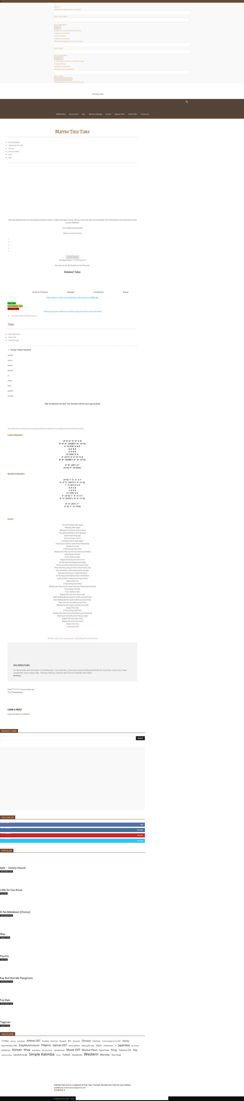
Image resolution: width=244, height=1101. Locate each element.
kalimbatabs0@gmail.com (75, 1087)
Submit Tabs (132, 114)
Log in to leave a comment (19, 714)
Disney (126, 1040)
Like (141, 825)
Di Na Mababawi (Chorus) (15, 912)
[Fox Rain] (72, 992)
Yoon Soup (116, 1055)
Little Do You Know (11, 890)
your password (60, 24)
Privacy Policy (59, 36)
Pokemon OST (125, 1050)
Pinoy (21, 316)
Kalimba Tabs (61, 114)
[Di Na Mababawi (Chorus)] (72, 904)
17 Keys (5, 1041)
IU (115, 1046)
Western (91, 1054)
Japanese (124, 1045)
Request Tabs (120, 114)
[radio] (73, 238)
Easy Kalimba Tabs (9, 1045)
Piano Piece (104, 1050)
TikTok (58, 1055)
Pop (135, 1050)
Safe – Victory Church (13, 867)
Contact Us (145, 114)
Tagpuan (5, 1022)
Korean (17, 1049)
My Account (73, 114)
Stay (2, 934)
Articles (108, 114)
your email (58, 48)
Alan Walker (21, 1041)
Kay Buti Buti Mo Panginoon (16, 978)
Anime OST (34, 1040)
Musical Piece (89, 1050)
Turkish (66, 1054)
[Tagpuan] (72, 1014)
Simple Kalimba (42, 1054)
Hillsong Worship (87, 1045)
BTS (69, 1041)
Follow (140, 830)
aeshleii (13, 1041)
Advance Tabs (5, 937)
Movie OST (73, 1049)
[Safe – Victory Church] (72, 860)
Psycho (4, 956)
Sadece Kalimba (7, 1055)
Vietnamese (77, 1055)
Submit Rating (72, 257)
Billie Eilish (54, 1041)
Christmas (96, 1041)
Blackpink (63, 1041)
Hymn (99, 1045)
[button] (187, 102)
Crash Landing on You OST (111, 1041)
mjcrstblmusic (59, 1050)
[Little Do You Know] (72, 882)
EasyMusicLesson (29, 1045)
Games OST (60, 1045)
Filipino (14, 316)
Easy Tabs (12, 337)
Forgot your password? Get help (67, 30)
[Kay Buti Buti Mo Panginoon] (72, 970)
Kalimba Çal (6, 1050)
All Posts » (17, 676)
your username (60, 16)
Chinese (86, 1040)
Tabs (83, 114)
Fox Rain (5, 1000)
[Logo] (71, 109)
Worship (105, 1054)
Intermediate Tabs (6, 871)
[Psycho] (72, 948)
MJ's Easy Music (47, 1050)
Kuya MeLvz (36, 1050)
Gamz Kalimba (74, 1045)
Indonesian (108, 1045)
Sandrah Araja (30, 316)
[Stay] (72, 926)
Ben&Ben (45, 1041)
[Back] (55, 4)
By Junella (76, 1041)
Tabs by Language (95, 114)
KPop (27, 1050)
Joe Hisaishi (135, 1046)
